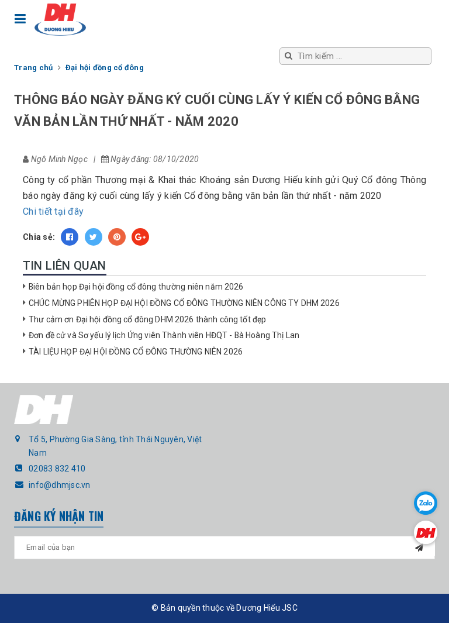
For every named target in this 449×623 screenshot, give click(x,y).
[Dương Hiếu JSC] (60, 20)
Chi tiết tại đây (53, 211)
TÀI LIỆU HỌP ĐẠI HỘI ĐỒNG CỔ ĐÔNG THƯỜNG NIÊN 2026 (136, 351)
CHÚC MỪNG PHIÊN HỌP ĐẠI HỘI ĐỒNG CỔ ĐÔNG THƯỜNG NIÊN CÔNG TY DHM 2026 (184, 303)
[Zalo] (425, 503)
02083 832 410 (57, 468)
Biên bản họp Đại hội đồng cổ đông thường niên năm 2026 (136, 286)
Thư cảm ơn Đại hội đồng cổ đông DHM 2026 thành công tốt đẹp (147, 319)
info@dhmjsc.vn (60, 485)
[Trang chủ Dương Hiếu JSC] (425, 532)
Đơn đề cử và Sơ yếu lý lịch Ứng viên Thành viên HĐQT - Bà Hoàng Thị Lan (164, 335)
